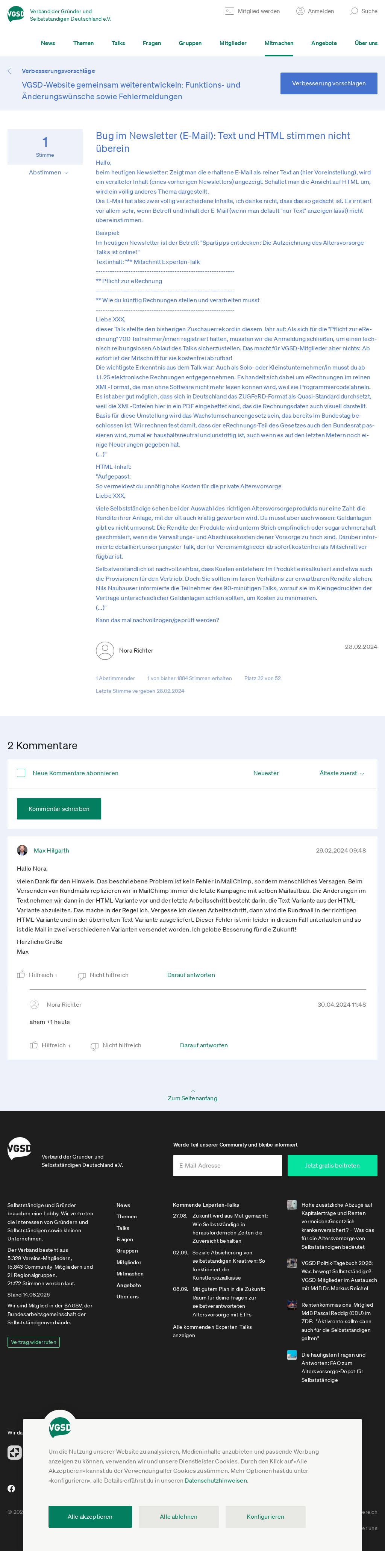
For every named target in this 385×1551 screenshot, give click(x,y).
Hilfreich (43, 974)
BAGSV (73, 1305)
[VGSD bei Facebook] (10, 1491)
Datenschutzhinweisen (216, 1480)
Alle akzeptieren (90, 1516)
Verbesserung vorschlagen (329, 83)
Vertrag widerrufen (33, 1342)
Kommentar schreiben (59, 808)
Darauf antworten (191, 974)
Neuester (266, 773)
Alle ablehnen (178, 1516)
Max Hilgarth (51, 850)
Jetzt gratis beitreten (332, 1165)
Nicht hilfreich (109, 974)
